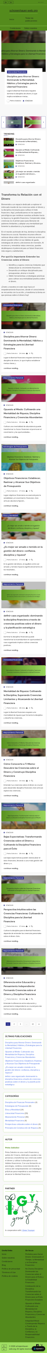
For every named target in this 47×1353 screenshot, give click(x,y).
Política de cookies (10, 1276)
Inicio (11, 19)
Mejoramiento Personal (13, 378)
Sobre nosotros (30, 28)
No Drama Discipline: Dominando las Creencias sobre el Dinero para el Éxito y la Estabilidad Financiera (34, 1275)
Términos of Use (9, 1272)
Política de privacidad (11, 1269)
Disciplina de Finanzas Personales (20, 1102)
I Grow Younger (28, 1230)
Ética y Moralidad (10, 515)
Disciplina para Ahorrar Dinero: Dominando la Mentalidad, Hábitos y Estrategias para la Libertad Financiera (23, 1045)
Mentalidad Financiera (14, 1121)
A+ (6, 2)
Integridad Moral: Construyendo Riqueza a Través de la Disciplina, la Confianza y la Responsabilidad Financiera (35, 1329)
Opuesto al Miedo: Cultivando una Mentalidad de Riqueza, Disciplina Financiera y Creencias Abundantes (23, 413)
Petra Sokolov (15, 101)
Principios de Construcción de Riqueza (21, 1128)
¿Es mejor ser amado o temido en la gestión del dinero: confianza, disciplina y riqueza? (28, 174)
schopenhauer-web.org (23, 10)
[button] (3, 122)
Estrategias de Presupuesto (15, 446)
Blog (4, 1265)
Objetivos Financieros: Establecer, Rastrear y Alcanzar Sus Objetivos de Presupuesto (28, 163)
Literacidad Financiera (17, 72)
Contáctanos (15, 28)
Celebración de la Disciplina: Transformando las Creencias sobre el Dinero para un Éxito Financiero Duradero (34, 1293)
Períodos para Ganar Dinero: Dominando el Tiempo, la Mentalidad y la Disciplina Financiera (34, 1259)
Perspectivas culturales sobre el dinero (21, 1124)
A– (11, 2)
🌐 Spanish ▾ (38, 1349)
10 (33, 1024)
